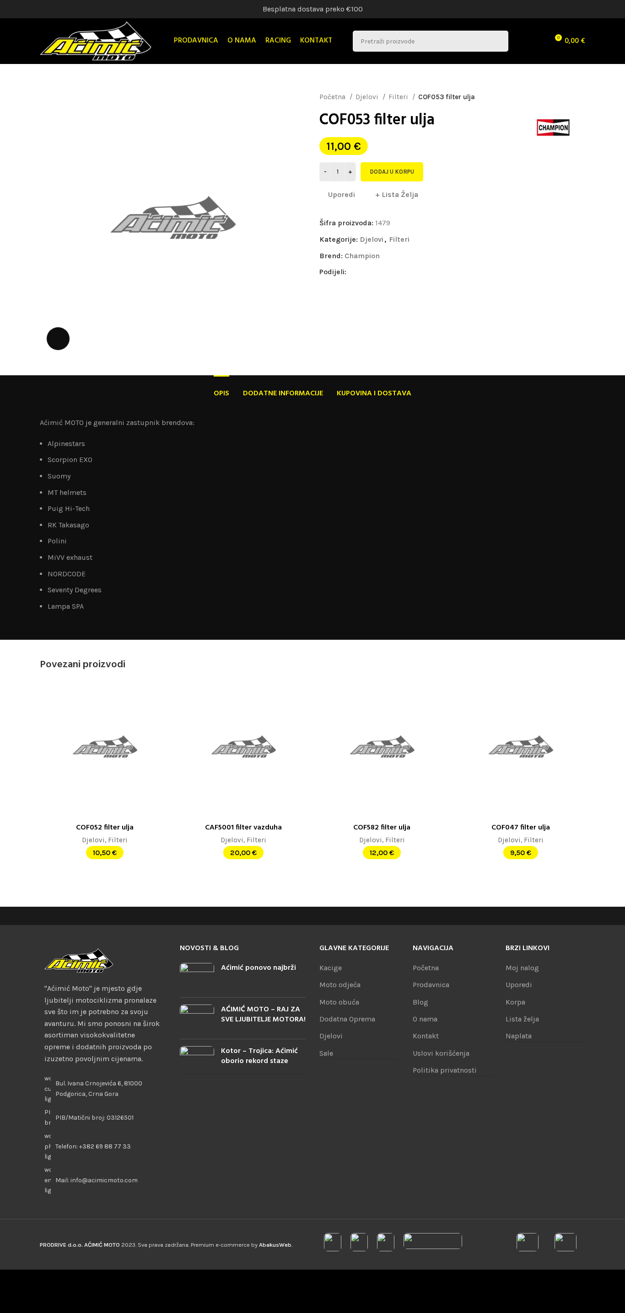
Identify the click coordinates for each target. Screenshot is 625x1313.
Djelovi (368, 97)
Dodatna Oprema (347, 1019)
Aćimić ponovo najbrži (258, 968)
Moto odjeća (340, 984)
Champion (362, 255)
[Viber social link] (417, 272)
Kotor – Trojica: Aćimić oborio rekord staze (259, 1056)
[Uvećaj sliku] (58, 338)
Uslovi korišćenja (441, 1053)
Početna (333, 97)
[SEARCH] (497, 41)
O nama (425, 1019)
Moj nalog (522, 967)
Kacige (330, 967)
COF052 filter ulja (105, 828)
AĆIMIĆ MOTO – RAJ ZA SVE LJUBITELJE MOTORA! (263, 1015)
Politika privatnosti (445, 1070)
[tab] (221, 389)
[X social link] (364, 272)
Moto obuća (339, 1002)
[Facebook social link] (354, 272)
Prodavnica (431, 984)
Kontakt (426, 1035)
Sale (326, 1053)
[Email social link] (375, 272)
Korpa (515, 1002)
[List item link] (103, 1146)
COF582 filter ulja (381, 828)
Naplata (519, 1035)
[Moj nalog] (521, 41)
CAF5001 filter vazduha (243, 828)
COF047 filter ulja (520, 828)
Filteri (399, 97)
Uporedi (519, 984)
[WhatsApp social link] (396, 272)
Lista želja (522, 1019)
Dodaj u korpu (392, 171)
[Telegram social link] (406, 272)
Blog (420, 1002)
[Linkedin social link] (385, 272)
